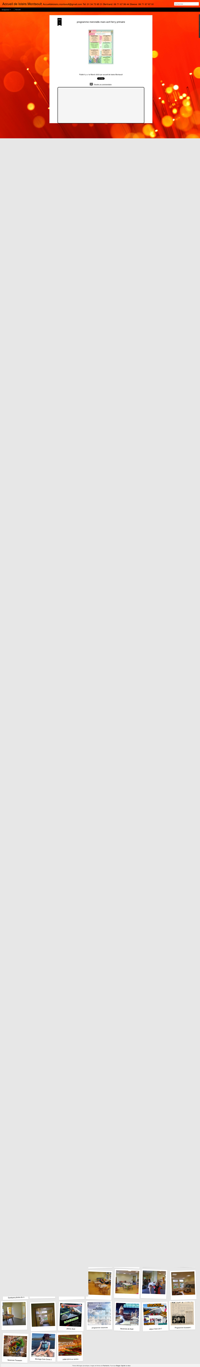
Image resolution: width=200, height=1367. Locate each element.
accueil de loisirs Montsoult (113, 74)
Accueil (17, 9)
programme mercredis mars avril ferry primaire (101, 21)
